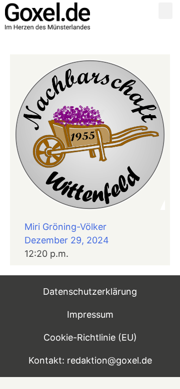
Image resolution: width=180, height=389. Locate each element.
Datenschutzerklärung (90, 291)
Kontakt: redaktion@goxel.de (90, 360)
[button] (165, 10)
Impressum (90, 314)
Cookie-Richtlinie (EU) (90, 337)
